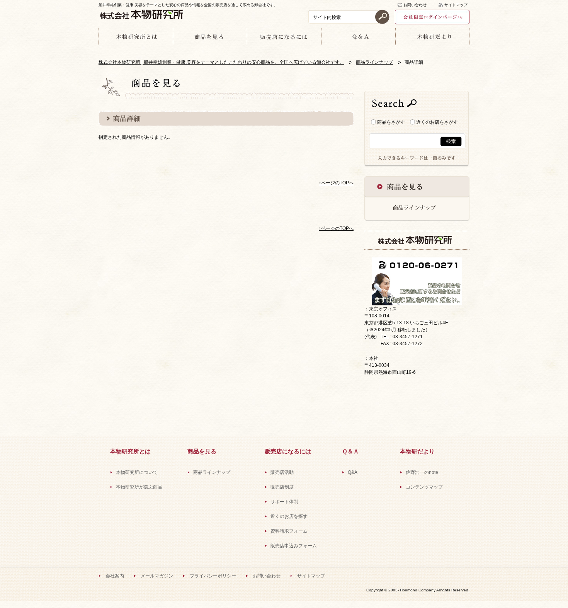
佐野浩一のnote (422, 472)
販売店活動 (282, 472)
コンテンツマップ (424, 487)
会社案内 (114, 576)
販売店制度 (282, 487)
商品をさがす (390, 122)
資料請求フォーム (289, 531)
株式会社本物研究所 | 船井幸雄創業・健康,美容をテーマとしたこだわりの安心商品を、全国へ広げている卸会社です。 (221, 62)
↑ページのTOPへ (336, 183)
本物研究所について (137, 472)
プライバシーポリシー (213, 576)
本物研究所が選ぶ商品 (139, 487)
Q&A (352, 472)
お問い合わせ (415, 5)
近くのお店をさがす (436, 122)
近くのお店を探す (289, 516)
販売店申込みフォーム (293, 545)
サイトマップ (456, 5)
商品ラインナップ (374, 62)
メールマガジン (157, 576)
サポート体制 (284, 501)
